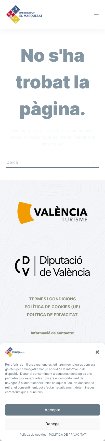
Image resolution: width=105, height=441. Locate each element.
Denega (52, 423)
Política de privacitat (52, 314)
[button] (97, 352)
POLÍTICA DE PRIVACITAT (67, 434)
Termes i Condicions (52, 298)
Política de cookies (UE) (52, 306)
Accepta (52, 409)
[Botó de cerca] (93, 162)
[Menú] (96, 14)
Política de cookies (32, 434)
